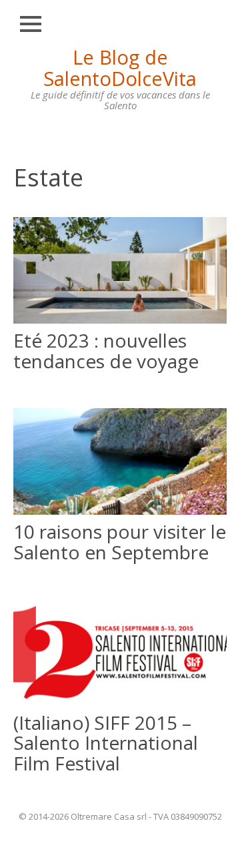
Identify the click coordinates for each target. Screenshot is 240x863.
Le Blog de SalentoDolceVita (120, 67)
